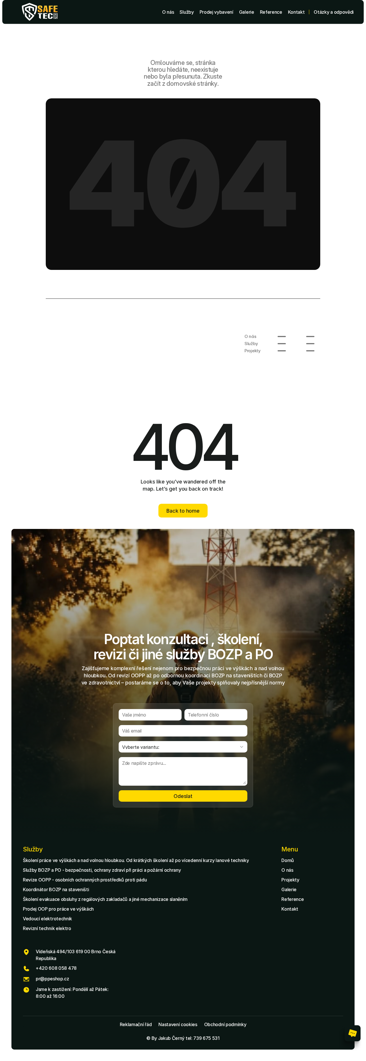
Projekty (290, 880)
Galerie (289, 889)
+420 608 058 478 (56, 968)
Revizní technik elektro (47, 928)
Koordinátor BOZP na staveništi (56, 889)
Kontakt (289, 909)
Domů (287, 860)
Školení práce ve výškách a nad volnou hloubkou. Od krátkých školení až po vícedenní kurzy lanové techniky (136, 860)
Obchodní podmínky (225, 1024)
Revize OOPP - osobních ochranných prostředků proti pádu (85, 880)
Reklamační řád (136, 1024)
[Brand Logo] (40, 12)
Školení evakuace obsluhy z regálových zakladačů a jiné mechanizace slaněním (105, 899)
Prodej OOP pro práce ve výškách (58, 909)
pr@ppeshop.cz (52, 979)
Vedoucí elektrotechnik (47, 918)
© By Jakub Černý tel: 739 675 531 (182, 1038)
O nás (287, 870)
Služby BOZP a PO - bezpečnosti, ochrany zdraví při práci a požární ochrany (102, 870)
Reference (292, 899)
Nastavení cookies (177, 1024)
